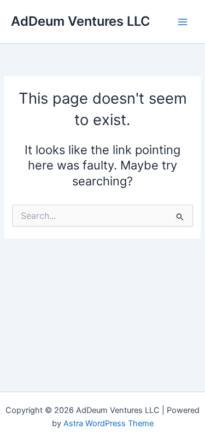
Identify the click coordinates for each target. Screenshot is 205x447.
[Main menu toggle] (182, 21)
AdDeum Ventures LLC (80, 21)
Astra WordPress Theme (108, 423)
